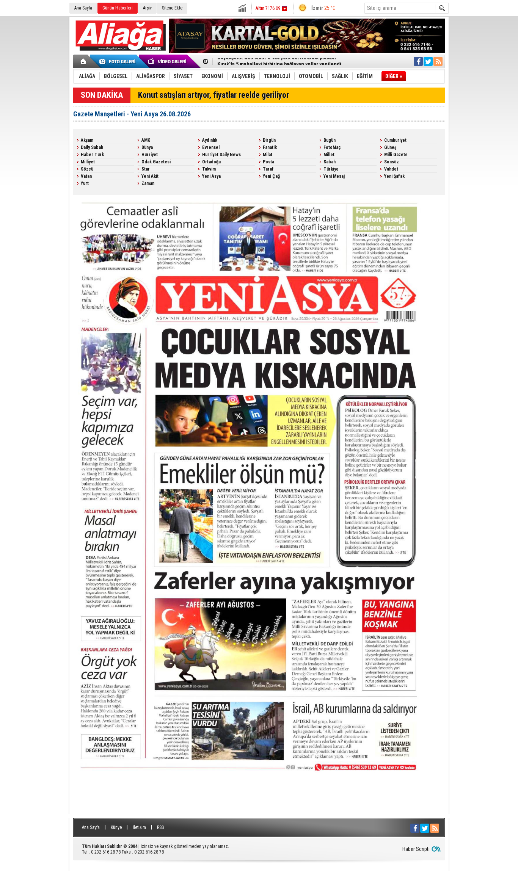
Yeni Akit (150, 176)
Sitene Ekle (172, 8)
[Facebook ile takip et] (418, 61)
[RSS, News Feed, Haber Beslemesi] (438, 61)
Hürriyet (149, 154)
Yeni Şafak (394, 176)
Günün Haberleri (117, 8)
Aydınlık (209, 140)
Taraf (268, 169)
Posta (268, 161)
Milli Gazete (396, 154)
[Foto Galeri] (118, 61)
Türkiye (331, 169)
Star (145, 169)
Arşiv (147, 8)
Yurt (85, 183)
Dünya (147, 147)
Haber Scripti (416, 849)
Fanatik (270, 147)
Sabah (329, 161)
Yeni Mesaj (334, 176)
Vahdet (391, 169)
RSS (160, 827)
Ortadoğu (211, 161)
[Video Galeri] (168, 61)
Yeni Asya (211, 176)
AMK (145, 140)
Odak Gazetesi (156, 161)
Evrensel (211, 147)
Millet (328, 154)
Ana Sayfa (83, 8)
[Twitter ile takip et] (428, 61)
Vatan (86, 176)
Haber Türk (92, 154)
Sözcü (87, 169)
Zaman (147, 183)
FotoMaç (332, 147)
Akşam (87, 140)
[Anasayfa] (83, 61)
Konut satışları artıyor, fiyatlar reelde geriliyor (213, 95)
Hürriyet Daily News (221, 154)
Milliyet (88, 161)
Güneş (390, 147)
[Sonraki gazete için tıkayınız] (259, 811)
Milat (267, 154)
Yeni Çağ (271, 176)
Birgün (269, 140)
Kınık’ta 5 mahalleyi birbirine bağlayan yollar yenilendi (279, 62)
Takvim (209, 169)
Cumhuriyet (395, 140)
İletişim (139, 827)
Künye (116, 827)
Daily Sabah (92, 147)
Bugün (329, 140)
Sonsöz (391, 161)
